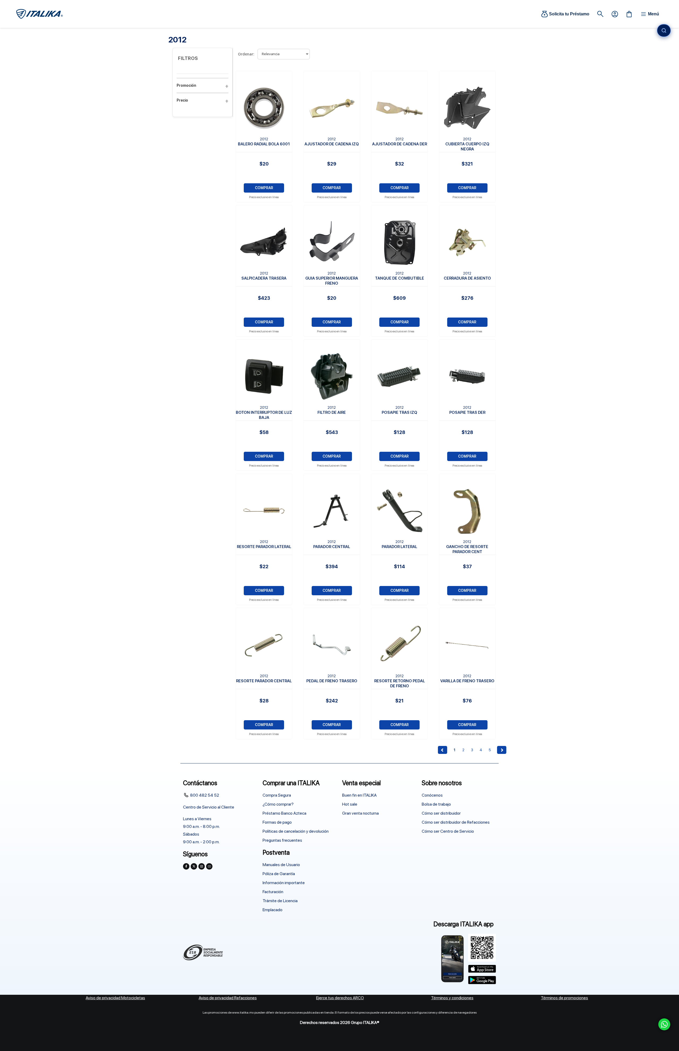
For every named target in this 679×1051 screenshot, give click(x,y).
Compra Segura (277, 795)
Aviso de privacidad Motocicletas (115, 997)
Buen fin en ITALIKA (359, 795)
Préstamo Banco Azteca (284, 813)
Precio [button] (182, 100)
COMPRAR (264, 188)
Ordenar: (246, 54)
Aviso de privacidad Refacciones (228, 997)
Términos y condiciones (452, 997)
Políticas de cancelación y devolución (296, 831)
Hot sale (349, 804)
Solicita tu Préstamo (569, 14)
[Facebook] (186, 866)
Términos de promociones (564, 997)
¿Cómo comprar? (278, 804)
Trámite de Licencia (280, 900)
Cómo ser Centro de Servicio (448, 831)
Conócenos (432, 795)
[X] (194, 866)
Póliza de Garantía (279, 873)
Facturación (273, 891)
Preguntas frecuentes (282, 840)
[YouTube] (209, 866)
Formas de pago (277, 822)
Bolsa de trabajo (436, 804)
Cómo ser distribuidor (441, 813)
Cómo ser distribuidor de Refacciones (456, 822)
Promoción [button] (186, 85)
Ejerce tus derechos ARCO (340, 997)
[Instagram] (201, 866)
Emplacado (272, 909)
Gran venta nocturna (360, 813)
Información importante (284, 882)
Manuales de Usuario (281, 864)
